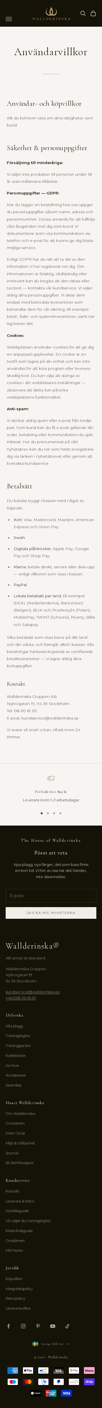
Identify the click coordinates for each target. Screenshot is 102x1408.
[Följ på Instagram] (23, 1326)
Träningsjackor (18, 1046)
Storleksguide (17, 1211)
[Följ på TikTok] (67, 1326)
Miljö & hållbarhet (20, 1143)
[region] (51, 789)
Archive (12, 1065)
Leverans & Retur (20, 1201)
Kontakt (13, 1191)
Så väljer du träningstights (28, 1221)
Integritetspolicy (19, 1289)
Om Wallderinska (20, 1114)
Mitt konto (14, 1250)
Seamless (14, 1085)
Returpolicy (15, 1298)
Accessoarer (16, 1075)
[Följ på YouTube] (53, 1326)
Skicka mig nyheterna (51, 913)
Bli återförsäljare (19, 1163)
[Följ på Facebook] (8, 1326)
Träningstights (18, 1036)
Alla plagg (14, 1026)
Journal (12, 1153)
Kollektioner (16, 1056)
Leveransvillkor (18, 1308)
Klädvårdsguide (19, 1231)
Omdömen (15, 1241)
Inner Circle (15, 1133)
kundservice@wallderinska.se (33, 992)
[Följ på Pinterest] (38, 1326)
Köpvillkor (14, 1279)
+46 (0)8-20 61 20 (21, 998)
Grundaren (15, 1123)
